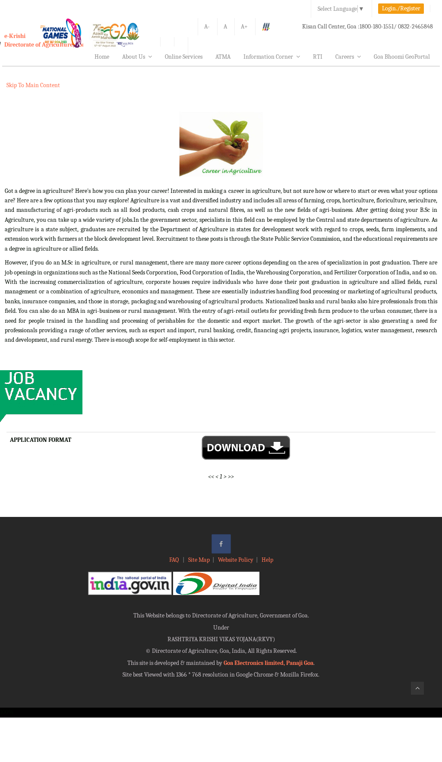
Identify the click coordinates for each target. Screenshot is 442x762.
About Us (133, 56)
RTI (317, 56)
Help (267, 560)
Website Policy (235, 560)
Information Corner (268, 56)
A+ (244, 26)
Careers (344, 56)
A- (207, 26)
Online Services (183, 56)
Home (102, 56)
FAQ (174, 560)
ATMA (222, 56)
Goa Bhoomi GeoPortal (402, 56)
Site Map (199, 560)
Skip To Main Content (33, 85)
